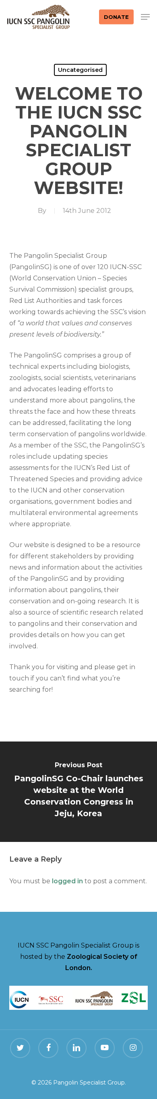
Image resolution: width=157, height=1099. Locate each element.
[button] (145, 17)
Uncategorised (80, 70)
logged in (67, 881)
